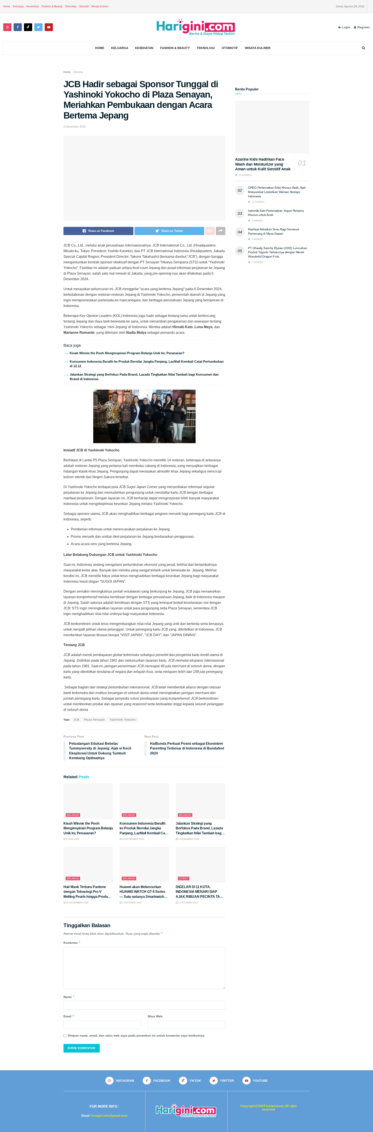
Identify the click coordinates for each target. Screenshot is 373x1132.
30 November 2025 (77, 902)
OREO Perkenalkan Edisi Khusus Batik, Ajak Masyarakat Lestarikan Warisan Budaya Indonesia (277, 192)
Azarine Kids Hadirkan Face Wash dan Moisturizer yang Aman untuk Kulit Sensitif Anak (262, 164)
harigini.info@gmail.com (109, 1115)
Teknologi (70, 6)
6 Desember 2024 (74, 126)
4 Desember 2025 (188, 839)
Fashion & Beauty (52, 6)
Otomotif (84, 6)
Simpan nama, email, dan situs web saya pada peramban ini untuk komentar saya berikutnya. (136, 1035)
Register (363, 27)
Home (6, 6)
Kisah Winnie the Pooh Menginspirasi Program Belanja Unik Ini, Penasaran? (127, 353)
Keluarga (18, 6)
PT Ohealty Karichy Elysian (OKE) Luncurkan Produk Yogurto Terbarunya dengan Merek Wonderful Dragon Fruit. (277, 252)
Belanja (78, 72)
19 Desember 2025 (133, 839)
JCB (76, 719)
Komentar (72, 943)
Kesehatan (32, 6)
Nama (69, 997)
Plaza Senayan (94, 719)
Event (183, 878)
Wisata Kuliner (99, 6)
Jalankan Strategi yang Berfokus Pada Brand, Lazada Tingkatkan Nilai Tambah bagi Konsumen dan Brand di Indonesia (199, 833)
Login (345, 27)
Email (68, 1016)
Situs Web (155, 1016)
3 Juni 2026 (72, 839)
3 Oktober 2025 (132, 902)
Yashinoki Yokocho (123, 719)
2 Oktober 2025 (188, 902)
